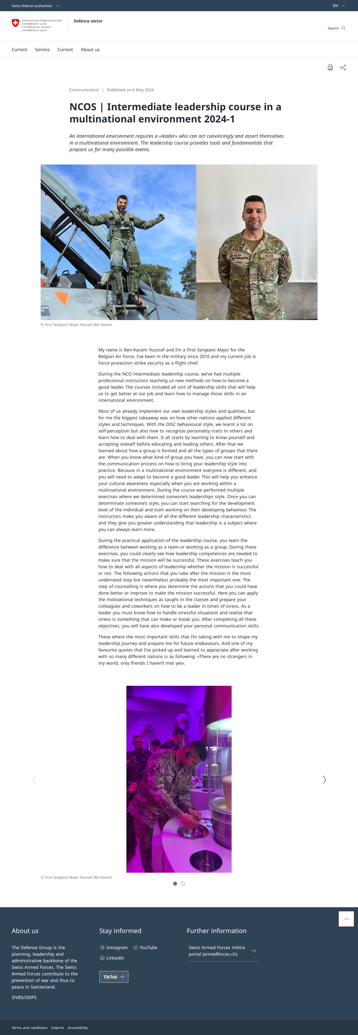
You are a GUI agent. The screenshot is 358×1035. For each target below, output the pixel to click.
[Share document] (343, 67)
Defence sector (88, 21)
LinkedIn (115, 958)
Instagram (117, 947)
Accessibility (78, 1027)
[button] (19, 49)
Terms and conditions (29, 1027)
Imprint (57, 1027)
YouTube (148, 947)
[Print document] (330, 67)
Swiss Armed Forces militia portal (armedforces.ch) (217, 950)
